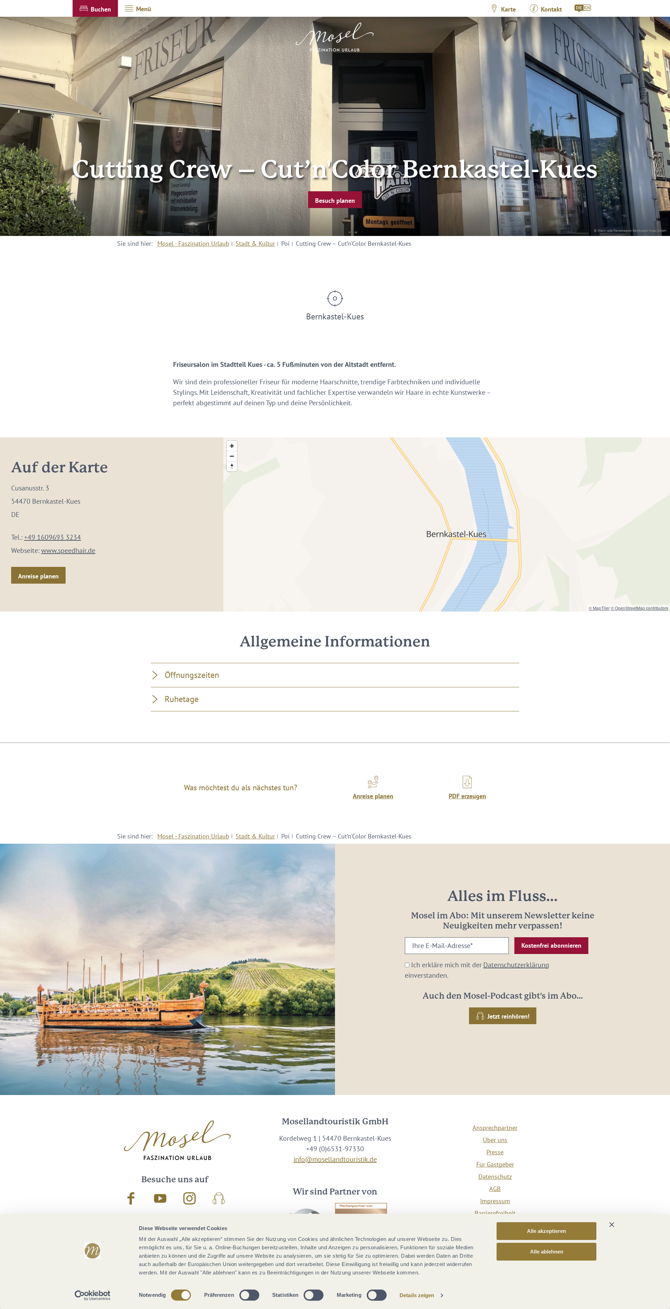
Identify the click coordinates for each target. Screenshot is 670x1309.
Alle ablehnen (546, 1252)
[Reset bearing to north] (232, 466)
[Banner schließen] (611, 1224)
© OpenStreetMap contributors (639, 608)
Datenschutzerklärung (516, 964)
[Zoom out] (232, 456)
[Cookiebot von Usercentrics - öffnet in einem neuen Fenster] (92, 1295)
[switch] (249, 1295)
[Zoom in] (232, 446)
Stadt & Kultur (255, 243)
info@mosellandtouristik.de (335, 1159)
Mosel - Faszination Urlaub (193, 243)
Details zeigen (417, 1295)
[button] (95, 8)
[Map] (446, 524)
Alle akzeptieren (546, 1231)
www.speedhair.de (68, 550)
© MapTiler (599, 608)
